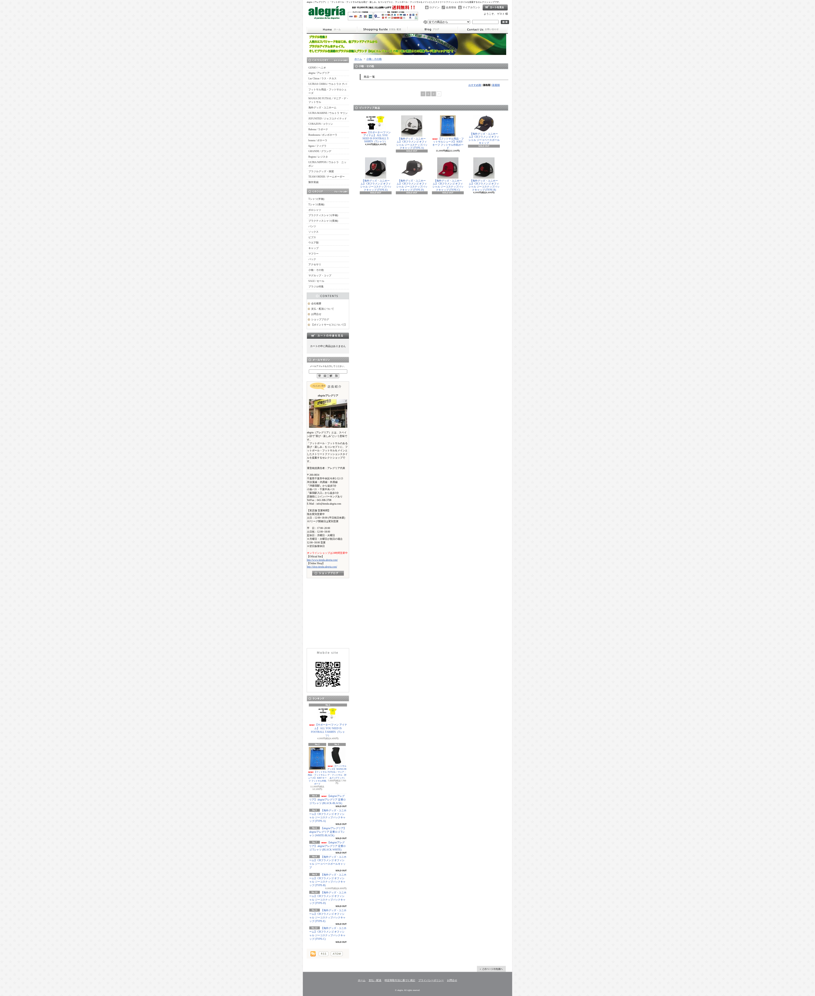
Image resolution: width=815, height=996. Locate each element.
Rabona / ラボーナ (318, 129)
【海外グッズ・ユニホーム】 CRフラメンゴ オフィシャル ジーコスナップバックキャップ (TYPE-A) (411, 143)
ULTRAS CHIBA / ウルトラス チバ (327, 84)
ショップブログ (432, 29)
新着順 (496, 85)
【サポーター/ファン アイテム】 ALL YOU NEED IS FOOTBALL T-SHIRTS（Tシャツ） (329, 730)
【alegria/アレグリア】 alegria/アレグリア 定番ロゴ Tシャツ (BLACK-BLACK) (327, 800)
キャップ (313, 248)
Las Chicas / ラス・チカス (322, 78)
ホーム (332, 29)
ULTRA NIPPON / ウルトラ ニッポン (327, 164)
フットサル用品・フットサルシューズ (327, 91)
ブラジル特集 (316, 286)
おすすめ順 (474, 85)
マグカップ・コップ (319, 275)
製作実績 (313, 182)
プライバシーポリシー (431, 980)
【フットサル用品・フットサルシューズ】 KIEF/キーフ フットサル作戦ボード (317, 778)
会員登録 (451, 7)
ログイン (434, 7)
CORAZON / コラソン (320, 123)
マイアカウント (471, 7)
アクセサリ (314, 264)
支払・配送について (382, 29)
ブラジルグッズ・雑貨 (321, 171)
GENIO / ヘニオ (317, 67)
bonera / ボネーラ (317, 140)
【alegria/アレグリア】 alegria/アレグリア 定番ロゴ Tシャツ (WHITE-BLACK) (327, 832)
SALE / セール (316, 281)
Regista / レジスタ (318, 156)
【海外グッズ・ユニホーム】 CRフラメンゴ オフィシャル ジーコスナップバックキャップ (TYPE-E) (375, 185)
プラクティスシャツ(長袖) (323, 220)
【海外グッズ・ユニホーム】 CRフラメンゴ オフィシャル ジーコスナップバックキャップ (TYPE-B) (484, 185)
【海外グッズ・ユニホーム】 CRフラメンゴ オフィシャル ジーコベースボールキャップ (484, 138)
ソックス (313, 231)
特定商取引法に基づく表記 (400, 980)
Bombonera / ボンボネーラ (322, 134)
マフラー (313, 253)
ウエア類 (313, 242)
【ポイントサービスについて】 (329, 324)
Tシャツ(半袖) (316, 198)
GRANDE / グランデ (319, 151)
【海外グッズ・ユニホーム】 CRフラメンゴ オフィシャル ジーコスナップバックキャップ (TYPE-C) (448, 185)
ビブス (312, 237)
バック (312, 259)
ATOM (337, 953)
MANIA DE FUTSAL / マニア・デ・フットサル (328, 100)
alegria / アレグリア (319, 72)
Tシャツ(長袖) (316, 204)
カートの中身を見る (328, 335)
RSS (324, 953)
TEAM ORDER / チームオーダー (326, 176)
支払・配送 (375, 980)
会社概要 (316, 303)
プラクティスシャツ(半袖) (323, 215)
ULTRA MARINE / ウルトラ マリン (328, 113)
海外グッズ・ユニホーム (322, 107)
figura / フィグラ (317, 145)
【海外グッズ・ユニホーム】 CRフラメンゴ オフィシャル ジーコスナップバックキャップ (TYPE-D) (411, 185)
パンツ (312, 226)
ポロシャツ (314, 209)
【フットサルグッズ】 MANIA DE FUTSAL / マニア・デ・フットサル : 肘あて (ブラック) (337, 772)
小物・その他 (316, 270)
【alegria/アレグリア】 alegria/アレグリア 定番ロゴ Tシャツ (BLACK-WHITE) (327, 846)
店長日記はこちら (328, 573)
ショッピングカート (495, 7)
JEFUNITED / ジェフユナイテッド (327, 118)
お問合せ (483, 29)
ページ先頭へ (491, 969)
